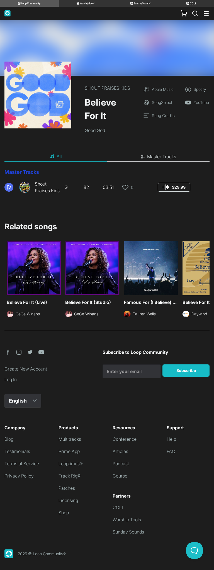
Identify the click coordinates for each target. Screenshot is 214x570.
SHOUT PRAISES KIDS (107, 88)
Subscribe (186, 370)
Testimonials (17, 451)
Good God (95, 130)
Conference (125, 439)
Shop (64, 512)
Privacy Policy (19, 476)
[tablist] (107, 157)
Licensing (68, 500)
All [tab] (59, 156)
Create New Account (25, 369)
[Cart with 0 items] (184, 13)
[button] (9, 187)
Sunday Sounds (128, 532)
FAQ (171, 451)
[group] (174, 187)
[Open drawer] (206, 13)
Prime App (69, 451)
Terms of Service (21, 463)
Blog (8, 439)
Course (120, 476)
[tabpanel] (107, 183)
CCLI (118, 507)
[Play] (8, 187)
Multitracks (70, 439)
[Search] (195, 13)
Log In (10, 379)
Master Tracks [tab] (161, 156)
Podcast (121, 463)
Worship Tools (127, 519)
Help (171, 439)
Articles (120, 451)
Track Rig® (70, 476)
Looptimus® (71, 463)
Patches (67, 488)
